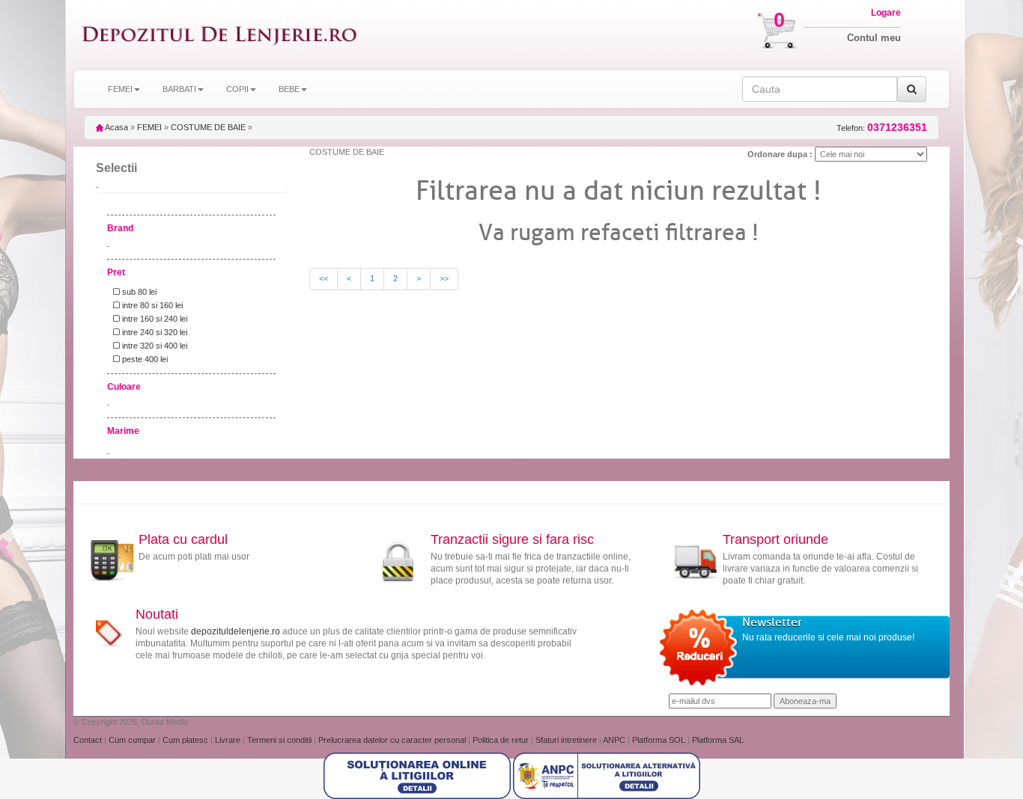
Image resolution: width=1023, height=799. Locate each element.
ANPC (614, 739)
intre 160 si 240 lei (153, 318)
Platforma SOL (658, 739)
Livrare (229, 739)
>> (444, 278)
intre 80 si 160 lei (151, 305)
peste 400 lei (144, 359)
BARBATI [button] (179, 89)
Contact (88, 739)
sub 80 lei (138, 291)
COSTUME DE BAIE (208, 127)
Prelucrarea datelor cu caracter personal (393, 739)
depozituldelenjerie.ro (235, 631)
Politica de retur (502, 739)
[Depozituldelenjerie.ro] (219, 35)
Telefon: (882, 127)
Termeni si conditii (280, 739)
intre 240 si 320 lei (153, 332)
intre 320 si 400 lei (153, 345)
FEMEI (149, 127)
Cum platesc (186, 739)
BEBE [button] (289, 89)
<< (323, 278)
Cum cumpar (133, 739)
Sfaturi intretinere (567, 739)
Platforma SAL (718, 739)
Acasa (115, 127)
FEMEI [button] (120, 89)
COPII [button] (237, 89)
